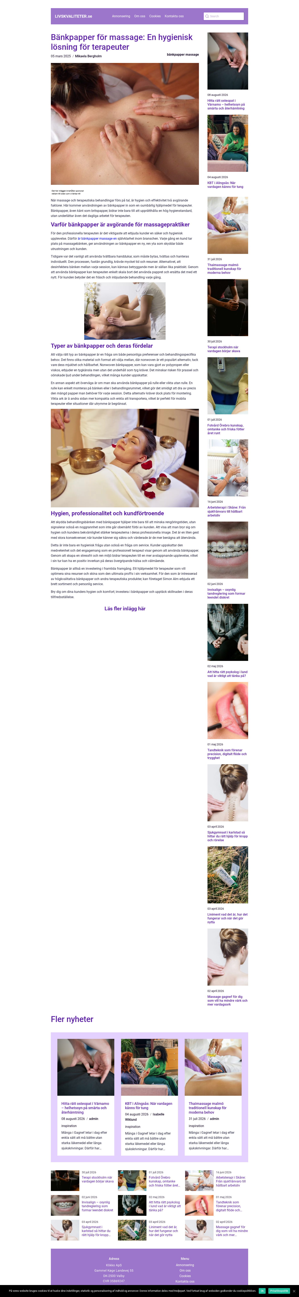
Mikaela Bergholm (88, 56)
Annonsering (121, 16)
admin (93, 1119)
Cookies (155, 16)
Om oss (139, 16)
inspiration (69, 1126)
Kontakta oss (174, 16)
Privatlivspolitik (279, 1290)
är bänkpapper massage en (97, 238)
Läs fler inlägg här (125, 609)
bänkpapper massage (183, 54)
